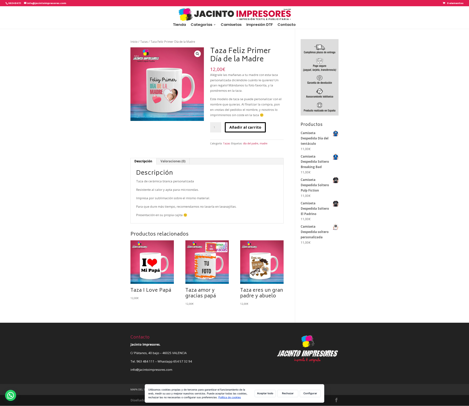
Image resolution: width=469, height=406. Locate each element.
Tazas (144, 42)
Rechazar (288, 393)
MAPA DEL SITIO (140, 389)
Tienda (179, 25)
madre (263, 143)
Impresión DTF (259, 25)
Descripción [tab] (143, 161)
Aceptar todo (265, 393)
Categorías (201, 25)
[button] (197, 53)
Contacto (287, 25)
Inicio (134, 42)
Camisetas (231, 25)
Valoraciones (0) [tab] (172, 161)
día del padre (250, 143)
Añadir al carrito (245, 127)
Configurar (310, 393)
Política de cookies (229, 397)
